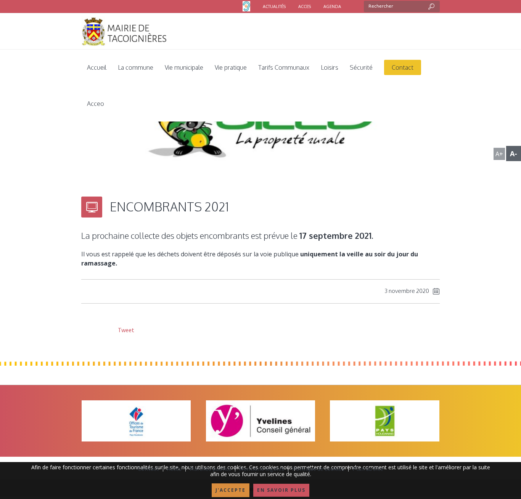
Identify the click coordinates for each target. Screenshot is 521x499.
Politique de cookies (318, 468)
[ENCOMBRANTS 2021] (260, 129)
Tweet (125, 330)
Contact (148, 468)
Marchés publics (210, 468)
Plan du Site (367, 468)
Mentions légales (261, 468)
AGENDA (332, 6)
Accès (174, 468)
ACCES (304, 6)
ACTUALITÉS (274, 6)
